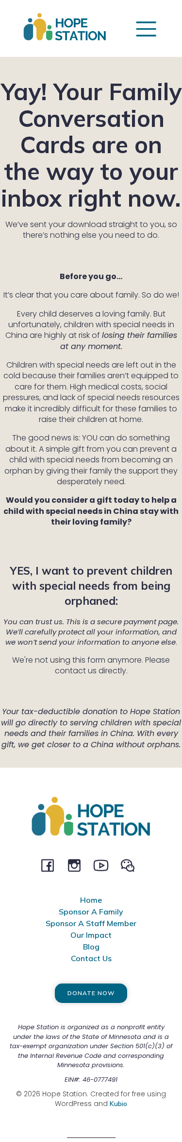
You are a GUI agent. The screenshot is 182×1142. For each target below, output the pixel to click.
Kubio (118, 1103)
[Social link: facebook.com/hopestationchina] (51, 865)
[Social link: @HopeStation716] (131, 865)
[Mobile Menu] (146, 28)
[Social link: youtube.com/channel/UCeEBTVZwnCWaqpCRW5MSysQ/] (104, 865)
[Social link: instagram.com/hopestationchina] (78, 865)
